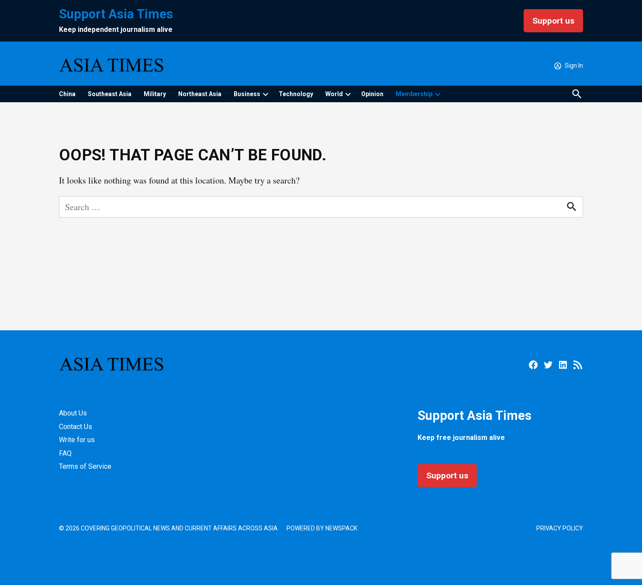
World (334, 93)
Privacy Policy (559, 528)
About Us (73, 413)
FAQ (65, 453)
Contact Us (75, 426)
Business (247, 93)
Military (155, 93)
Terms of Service (85, 466)
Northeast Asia (199, 93)
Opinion (372, 93)
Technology (296, 93)
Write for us (77, 440)
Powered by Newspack (321, 528)
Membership (414, 93)
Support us (553, 21)
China (67, 93)
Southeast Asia (109, 93)
